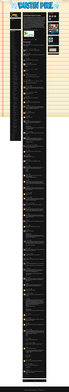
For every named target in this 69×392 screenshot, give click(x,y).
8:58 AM (27, 61)
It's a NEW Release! (14, 113)
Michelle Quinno (28, 131)
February (14, 130)
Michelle (27, 53)
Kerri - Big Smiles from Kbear (30, 92)
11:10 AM (27, 143)
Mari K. (27, 150)
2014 (13, 44)
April (13, 61)
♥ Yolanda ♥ (27, 240)
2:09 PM (27, 190)
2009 (13, 135)
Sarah (27, 186)
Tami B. (27, 213)
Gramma (27, 166)
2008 (13, 136)
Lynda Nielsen (28, 329)
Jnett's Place (28, 359)
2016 (13, 42)
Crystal (27, 115)
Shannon (27, 207)
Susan (27, 298)
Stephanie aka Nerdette (29, 342)
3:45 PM (27, 223)
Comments (52, 50)
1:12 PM (27, 172)
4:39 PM (27, 232)
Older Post (44, 380)
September (15, 54)
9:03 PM (27, 307)
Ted (26, 262)
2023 (13, 32)
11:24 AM (27, 152)
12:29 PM (27, 164)
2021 (13, 35)
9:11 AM (27, 71)
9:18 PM (27, 311)
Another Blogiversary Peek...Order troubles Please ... (15, 107)
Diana (27, 96)
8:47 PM (27, 296)
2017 (13, 40)
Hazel (26, 120)
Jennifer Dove (28, 192)
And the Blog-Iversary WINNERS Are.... (15, 66)
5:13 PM (27, 251)
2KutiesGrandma (28, 253)
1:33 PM (27, 178)
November (14, 51)
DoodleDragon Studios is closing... (15, 127)
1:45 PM (27, 184)
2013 (13, 46)
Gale (26, 105)
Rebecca (27, 355)
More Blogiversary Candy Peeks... (15, 94)
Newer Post (25, 380)
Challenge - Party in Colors (14, 70)
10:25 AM (27, 109)
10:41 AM (27, 124)
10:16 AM (27, 103)
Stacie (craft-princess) (29, 203)
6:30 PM (27, 281)
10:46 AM (27, 129)
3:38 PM (27, 218)
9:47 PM (27, 327)
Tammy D (27, 43)
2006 (13, 139)
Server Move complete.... (15, 89)
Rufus (27, 323)
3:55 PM (27, 227)
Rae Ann (27, 277)
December (14, 50)
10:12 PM (27, 336)
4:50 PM (27, 238)
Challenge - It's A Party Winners (15, 86)
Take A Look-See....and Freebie (15, 63)
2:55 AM (27, 357)
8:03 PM (27, 291)
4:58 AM (27, 368)
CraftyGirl (27, 174)
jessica (27, 154)
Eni (26, 73)
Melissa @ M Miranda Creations (31, 69)
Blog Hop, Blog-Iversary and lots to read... (15, 79)
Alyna (27, 229)
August (14, 55)
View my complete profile (53, 43)
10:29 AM (27, 118)
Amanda (27, 268)
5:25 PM (27, 260)
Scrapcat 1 (27, 338)
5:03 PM (27, 246)
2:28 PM (27, 195)
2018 (13, 39)
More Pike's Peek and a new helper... (15, 103)
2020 (13, 36)
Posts (51, 49)
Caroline (27, 248)
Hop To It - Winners (14, 118)
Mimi (26, 180)
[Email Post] (35, 39)
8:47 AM (27, 56)
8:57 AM (27, 374)
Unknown (27, 225)
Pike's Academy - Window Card (15, 120)
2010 (13, 133)
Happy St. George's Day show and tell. (15, 76)
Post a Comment (27, 376)
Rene (26, 58)
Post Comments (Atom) (36, 383)
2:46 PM (27, 205)
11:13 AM (27, 148)
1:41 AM (27, 353)
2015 (13, 43)
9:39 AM (27, 84)
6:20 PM (27, 275)
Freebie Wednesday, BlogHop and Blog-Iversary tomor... (15, 83)
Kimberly (27, 79)
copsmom (27, 313)
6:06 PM (27, 266)
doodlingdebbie (28, 293)
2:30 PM (27, 201)
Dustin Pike (28, 39)
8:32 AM (27, 51)
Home (35, 380)
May (13, 59)
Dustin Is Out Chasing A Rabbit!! (15, 73)
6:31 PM (27, 345)
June (14, 58)
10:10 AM (27, 94)
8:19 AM (27, 47)
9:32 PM (27, 321)
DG (26, 283)
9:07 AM (27, 67)
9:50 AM (27, 90)
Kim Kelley (27, 111)
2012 (13, 47)
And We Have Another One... (15, 124)
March (14, 129)
